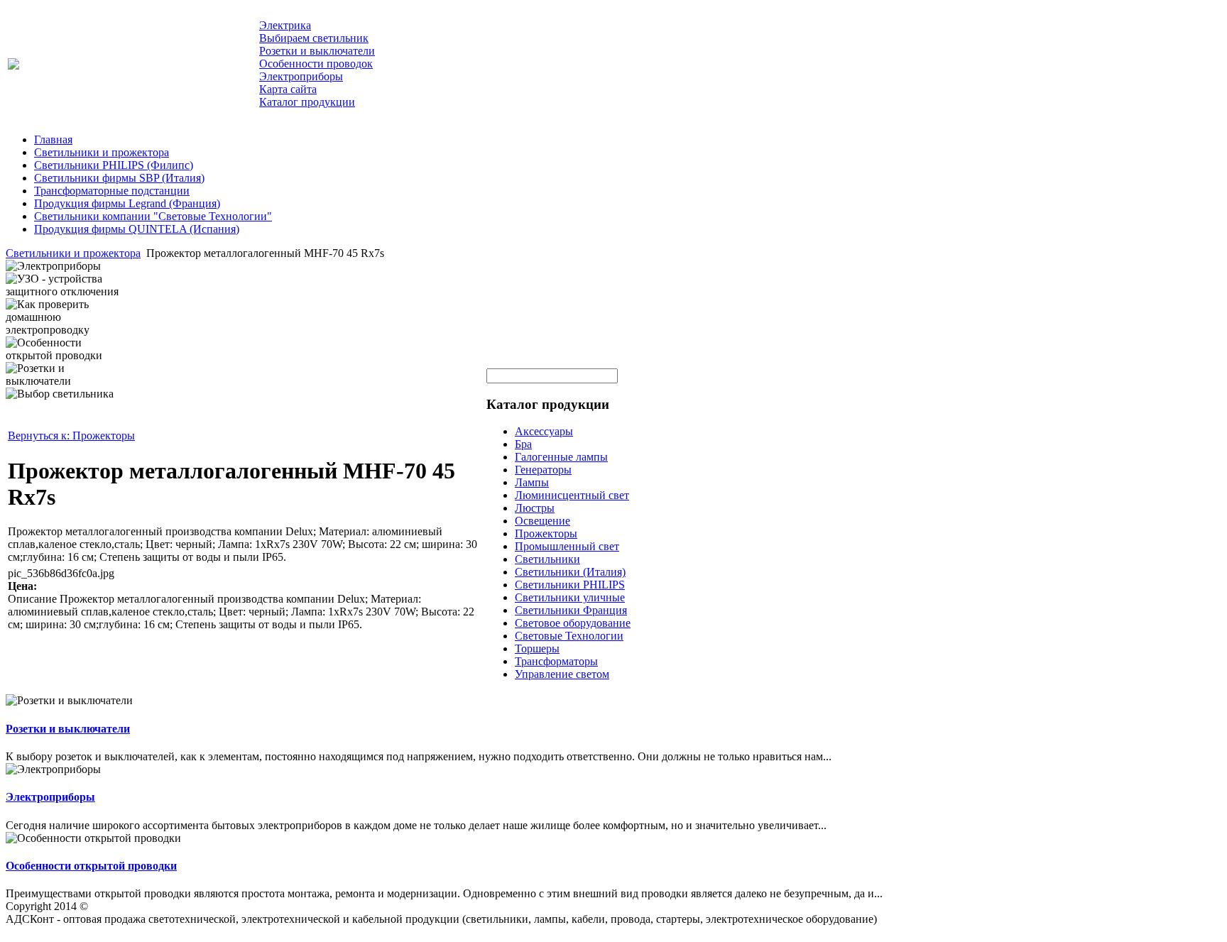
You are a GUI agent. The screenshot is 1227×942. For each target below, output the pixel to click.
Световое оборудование (573, 623)
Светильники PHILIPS (570, 585)
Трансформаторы (556, 661)
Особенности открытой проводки (91, 866)
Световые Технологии (569, 636)
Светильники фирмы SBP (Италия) (119, 178)
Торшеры (537, 648)
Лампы (532, 482)
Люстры (535, 508)
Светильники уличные (570, 597)
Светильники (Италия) (570, 572)
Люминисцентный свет (572, 495)
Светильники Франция (571, 610)
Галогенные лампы (561, 457)
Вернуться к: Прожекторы (71, 435)
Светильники (547, 559)
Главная (53, 139)
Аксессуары (544, 431)
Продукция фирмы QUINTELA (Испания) (136, 229)
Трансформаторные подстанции (112, 191)
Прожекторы (546, 533)
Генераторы (543, 470)
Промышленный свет (567, 546)
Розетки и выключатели (68, 729)
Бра (523, 444)
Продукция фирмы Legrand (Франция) (127, 203)
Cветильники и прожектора (101, 152)
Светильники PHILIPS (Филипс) (113, 165)
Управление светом (562, 674)
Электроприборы (50, 797)
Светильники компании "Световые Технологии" (153, 216)
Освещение (542, 521)
